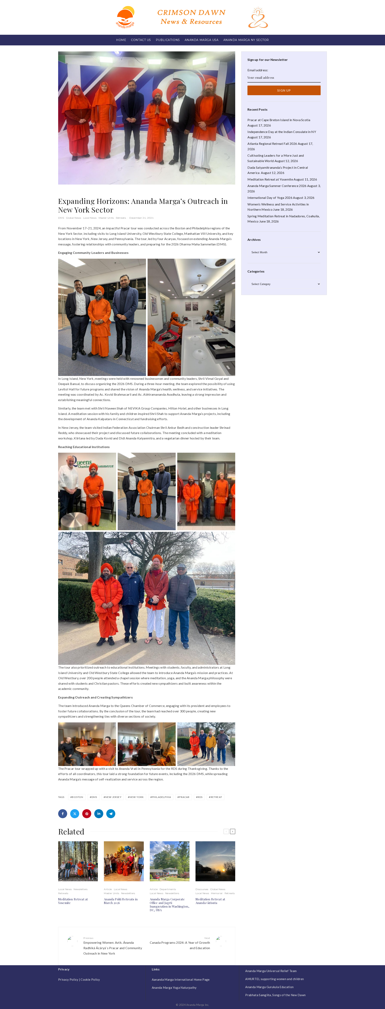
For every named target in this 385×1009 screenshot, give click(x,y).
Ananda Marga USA (202, 40)
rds (200, 797)
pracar (184, 797)
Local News (90, 217)
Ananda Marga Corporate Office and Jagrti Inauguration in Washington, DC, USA (169, 904)
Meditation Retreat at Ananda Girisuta (210, 901)
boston (77, 797)
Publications (168, 40)
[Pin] (86, 813)
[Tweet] (74, 813)
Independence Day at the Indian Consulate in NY (281, 132)
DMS (61, 217)
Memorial (217, 893)
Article (108, 889)
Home (121, 40)
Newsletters (81, 889)
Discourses (202, 889)
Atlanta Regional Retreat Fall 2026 (272, 143)
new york (137, 797)
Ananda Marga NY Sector (246, 40)
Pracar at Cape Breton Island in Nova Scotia (278, 120)
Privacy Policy (68, 979)
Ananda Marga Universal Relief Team (271, 971)
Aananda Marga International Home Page (181, 979)
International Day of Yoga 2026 (269, 197)
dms (94, 797)
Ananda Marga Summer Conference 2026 (276, 186)
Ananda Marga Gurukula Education (269, 987)
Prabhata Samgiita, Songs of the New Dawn (275, 995)
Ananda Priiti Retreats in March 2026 (121, 901)
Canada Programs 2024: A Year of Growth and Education (180, 943)
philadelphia (161, 797)
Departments (168, 889)
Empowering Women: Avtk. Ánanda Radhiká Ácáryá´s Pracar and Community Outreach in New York (112, 945)
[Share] (62, 813)
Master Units (106, 217)
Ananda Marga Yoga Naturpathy (174, 987)
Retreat (216, 797)
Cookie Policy (90, 979)
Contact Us (141, 40)
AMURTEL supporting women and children (274, 979)
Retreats (121, 217)
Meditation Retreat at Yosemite (73, 901)
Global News (73, 217)
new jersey (113, 797)
